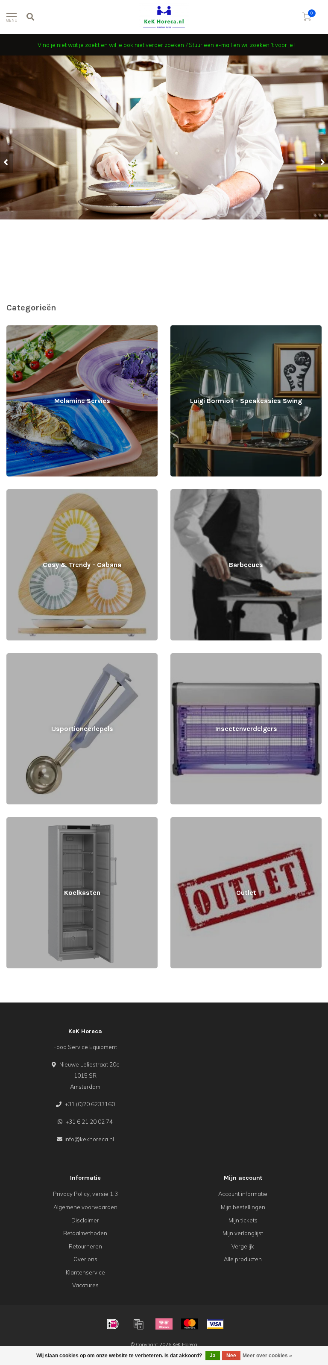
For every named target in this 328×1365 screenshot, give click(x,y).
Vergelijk (242, 1246)
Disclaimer (85, 1220)
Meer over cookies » (267, 1356)
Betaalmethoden (85, 1233)
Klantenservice (85, 1272)
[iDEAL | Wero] (112, 1324)
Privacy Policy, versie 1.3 (85, 1193)
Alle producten (243, 1259)
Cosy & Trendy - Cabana (38, 493)
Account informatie (242, 1193)
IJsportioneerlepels (31, 657)
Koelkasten (21, 821)
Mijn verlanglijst (243, 1233)
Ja (213, 1356)
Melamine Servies (29, 329)
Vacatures (85, 1285)
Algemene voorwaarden (85, 1207)
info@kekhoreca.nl (89, 1139)
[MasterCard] (189, 1324)
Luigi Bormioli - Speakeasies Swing (216, 329)
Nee (231, 1356)
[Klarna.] (164, 1324)
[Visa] (215, 1324)
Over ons (85, 1259)
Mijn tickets (243, 1220)
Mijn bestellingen (243, 1207)
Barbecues (184, 493)
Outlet (178, 821)
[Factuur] (138, 1324)
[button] (6, 162)
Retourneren (85, 1246)
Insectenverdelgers (196, 657)
